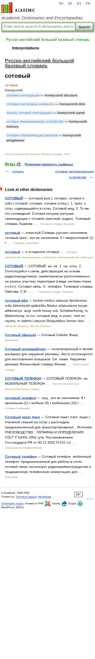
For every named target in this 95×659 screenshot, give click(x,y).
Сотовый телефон (21, 456)
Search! (84, 27)
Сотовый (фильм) (20, 335)
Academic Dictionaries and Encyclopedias (42, 18)
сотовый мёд (16, 300)
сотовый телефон (20, 398)
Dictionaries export (12, 503)
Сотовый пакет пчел (22, 417)
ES (79, 3)
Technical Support (26, 496)
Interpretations (25, 48)
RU (61, 3)
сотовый (12, 233)
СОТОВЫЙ (14, 198)
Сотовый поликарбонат (25, 349)
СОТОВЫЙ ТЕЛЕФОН (23, 378)
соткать (18, 171)
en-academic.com (18, 7)
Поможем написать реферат (49, 164)
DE (70, 3)
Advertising (44, 496)
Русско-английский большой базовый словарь (47, 40)
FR (88, 3)
